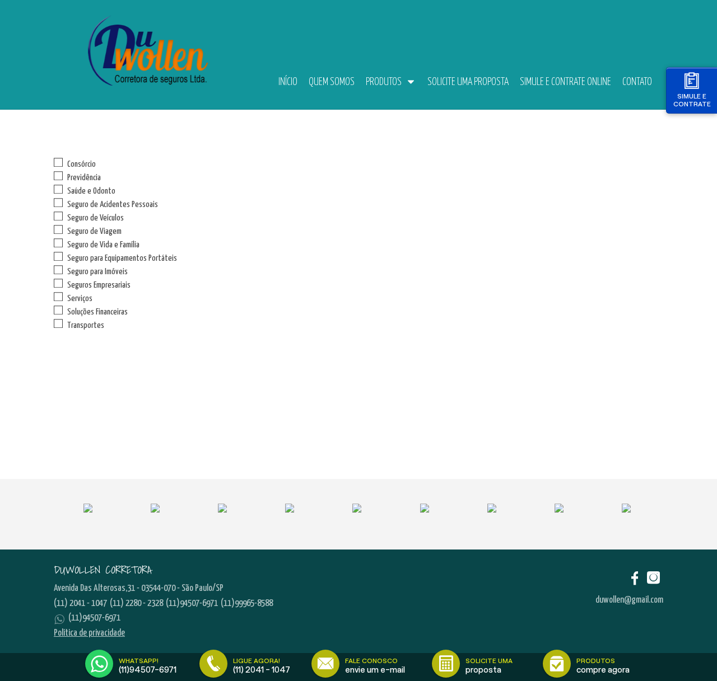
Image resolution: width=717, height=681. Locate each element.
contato (637, 82)
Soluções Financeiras (97, 312)
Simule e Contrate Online (565, 82)
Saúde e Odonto (91, 191)
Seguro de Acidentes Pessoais (112, 204)
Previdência (84, 177)
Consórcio (81, 164)
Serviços (79, 298)
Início (287, 82)
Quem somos (332, 82)
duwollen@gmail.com (629, 600)
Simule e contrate (692, 99)
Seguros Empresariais (99, 285)
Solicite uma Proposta (468, 82)
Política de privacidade (89, 633)
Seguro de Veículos (95, 218)
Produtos (384, 82)
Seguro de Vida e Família (103, 245)
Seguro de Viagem (94, 231)
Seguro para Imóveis (97, 271)
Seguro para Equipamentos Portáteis (122, 258)
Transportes (85, 325)
